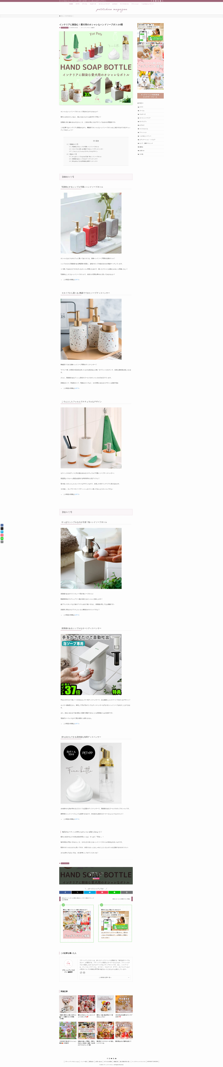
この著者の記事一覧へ (105, 977)
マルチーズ (142, 114)
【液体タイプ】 (74, 144)
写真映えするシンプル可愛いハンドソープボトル (85, 146)
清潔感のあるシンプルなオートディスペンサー (85, 159)
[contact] (160, 1)
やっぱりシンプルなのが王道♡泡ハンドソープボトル (86, 156)
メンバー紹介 (83, 1061)
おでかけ (141, 125)
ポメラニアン (143, 121)
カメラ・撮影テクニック (146, 143)
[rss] (158, 1)
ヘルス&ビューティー (145, 136)
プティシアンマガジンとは (72, 1061)
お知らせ (141, 150)
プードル (141, 110)
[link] (81, 972)
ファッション (143, 132)
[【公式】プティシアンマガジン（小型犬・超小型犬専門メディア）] (111, 9)
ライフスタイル (64, 27)
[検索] (163, 1)
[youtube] (156, 1)
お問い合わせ (98, 1061)
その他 (141, 154)
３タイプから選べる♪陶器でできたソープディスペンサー (87, 149)
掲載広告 (116, 1061)
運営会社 (91, 1061)
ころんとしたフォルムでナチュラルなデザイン (85, 151)
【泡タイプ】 (73, 154)
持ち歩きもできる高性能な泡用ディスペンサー (85, 161)
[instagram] (153, 1)
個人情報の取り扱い (125, 1061)
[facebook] (151, 1)
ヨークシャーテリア (144, 118)
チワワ (141, 107)
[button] (65, 892)
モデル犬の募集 (108, 1061)
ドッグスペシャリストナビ (139, 1061)
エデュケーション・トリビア (147, 139)
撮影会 (141, 147)
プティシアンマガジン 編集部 (68, 971)
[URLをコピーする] (127, 892)
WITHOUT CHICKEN (152, 1061)
